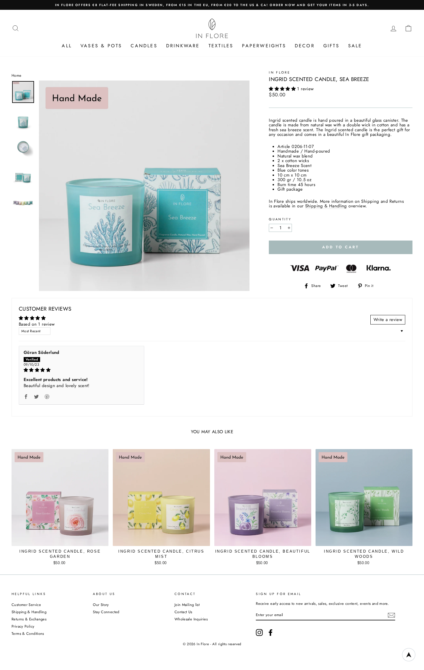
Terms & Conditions (28, 633)
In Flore (279, 72)
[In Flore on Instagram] (259, 632)
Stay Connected (106, 612)
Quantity (280, 219)
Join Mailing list (187, 604)
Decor (305, 45)
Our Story (101, 604)
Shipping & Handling (326, 206)
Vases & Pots (101, 45)
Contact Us (183, 612)
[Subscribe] (391, 615)
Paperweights (264, 45)
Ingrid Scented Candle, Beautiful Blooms (262, 554)
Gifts (331, 45)
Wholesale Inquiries (191, 619)
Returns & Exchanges (29, 619)
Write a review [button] (388, 319)
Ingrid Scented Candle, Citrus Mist (161, 554)
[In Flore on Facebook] (270, 632)
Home (17, 75)
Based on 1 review (37, 324)
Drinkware (183, 45)
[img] (81, 370)
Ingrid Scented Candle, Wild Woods (364, 554)
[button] (283, 89)
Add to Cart (60, 561)
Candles (144, 45)
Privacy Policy (23, 626)
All (67, 45)
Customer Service (26, 604)
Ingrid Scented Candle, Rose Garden (60, 554)
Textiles (221, 45)
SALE (355, 45)
